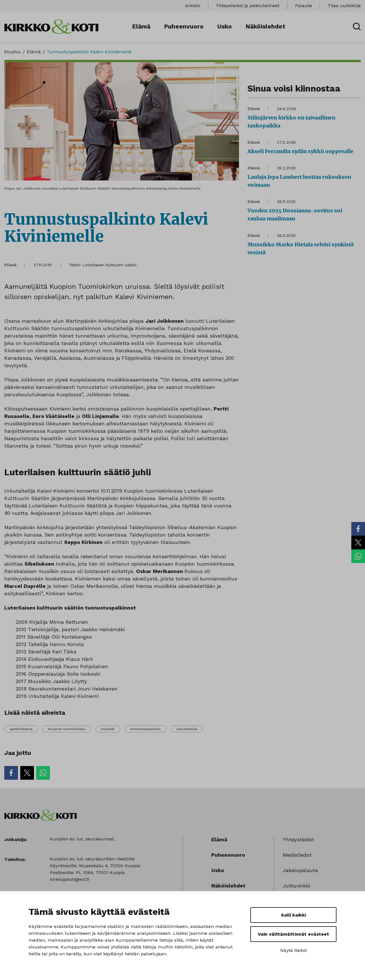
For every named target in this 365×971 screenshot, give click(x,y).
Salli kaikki (293, 915)
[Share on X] (358, 542)
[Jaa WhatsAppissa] (358, 556)
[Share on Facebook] (358, 529)
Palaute (303, 5)
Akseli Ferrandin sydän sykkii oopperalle (300, 151)
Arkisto (192, 5)
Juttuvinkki (296, 886)
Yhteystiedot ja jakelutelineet (247, 5)
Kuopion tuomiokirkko (67, 729)
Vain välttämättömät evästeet (293, 934)
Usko (224, 26)
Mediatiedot (297, 855)
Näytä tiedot (293, 950)
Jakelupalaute (300, 870)
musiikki (108, 729)
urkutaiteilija (186, 729)
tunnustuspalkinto (145, 729)
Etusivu (12, 51)
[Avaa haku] (357, 27)
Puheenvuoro (184, 26)
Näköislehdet (265, 26)
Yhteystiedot (298, 839)
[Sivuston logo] (51, 26)
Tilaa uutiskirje (344, 5)
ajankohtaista (21, 729)
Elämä (141, 26)
